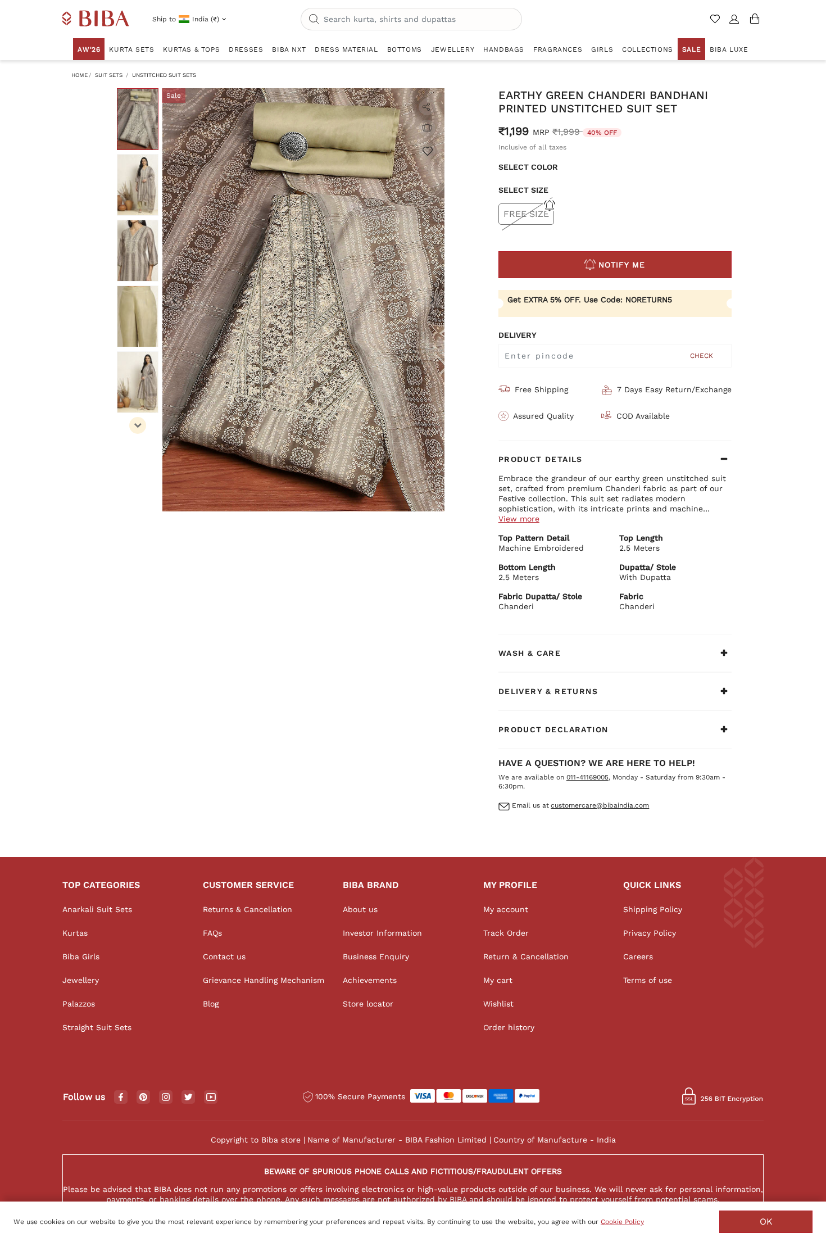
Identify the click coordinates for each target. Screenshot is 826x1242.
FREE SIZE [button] (526, 213)
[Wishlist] (427, 150)
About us (360, 909)
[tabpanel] (303, 299)
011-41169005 (587, 777)
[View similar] (427, 128)
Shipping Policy (652, 909)
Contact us (224, 956)
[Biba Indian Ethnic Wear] (95, 19)
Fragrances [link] (557, 49)
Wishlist (498, 1003)
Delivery (517, 334)
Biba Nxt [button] (289, 49)
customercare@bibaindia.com (600, 805)
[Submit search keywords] (314, 19)
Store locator (368, 1003)
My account (505, 909)
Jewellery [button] (452, 49)
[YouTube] (211, 1098)
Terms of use (647, 980)
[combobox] (411, 19)
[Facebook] (121, 1098)
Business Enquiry (376, 956)
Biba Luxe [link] (729, 49)
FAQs (212, 932)
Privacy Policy (649, 932)
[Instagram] (166, 1098)
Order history (508, 1027)
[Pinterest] (143, 1098)
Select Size (523, 189)
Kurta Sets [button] (131, 49)
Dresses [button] (246, 49)
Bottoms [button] (404, 49)
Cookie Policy (622, 1222)
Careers (638, 956)
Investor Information (382, 932)
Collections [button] (647, 49)
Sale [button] (691, 49)
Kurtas (75, 932)
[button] (734, 23)
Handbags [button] (503, 49)
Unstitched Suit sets (164, 75)
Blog (211, 1003)
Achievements (370, 980)
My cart (497, 980)
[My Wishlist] (716, 23)
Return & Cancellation (526, 956)
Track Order (506, 932)
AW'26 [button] (89, 49)
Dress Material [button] (346, 49)
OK (766, 1221)
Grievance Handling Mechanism (263, 980)
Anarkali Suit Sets (97, 909)
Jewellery (80, 980)
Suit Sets (108, 75)
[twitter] (188, 1097)
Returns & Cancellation (247, 909)
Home (79, 75)
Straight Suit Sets (96, 1027)
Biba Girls (80, 956)
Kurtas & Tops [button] (191, 49)
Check (701, 356)
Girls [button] (602, 49)
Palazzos (78, 1003)
